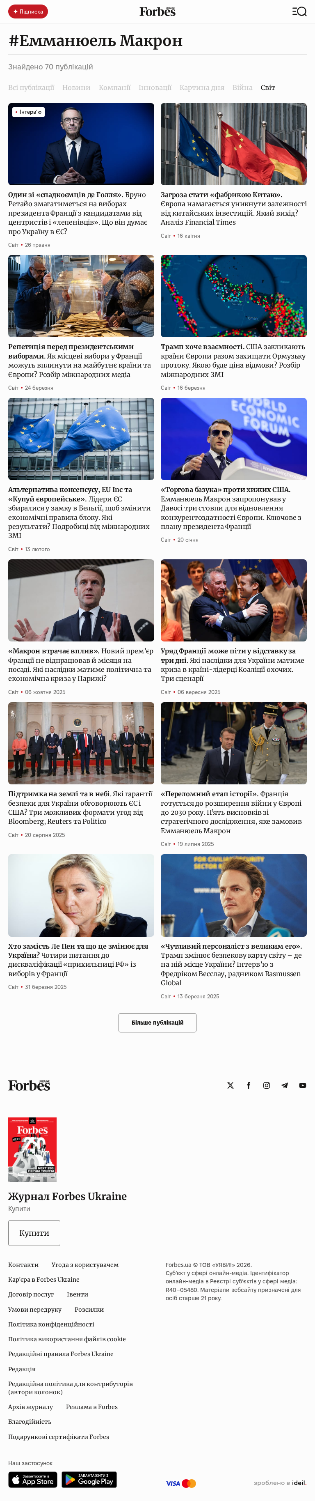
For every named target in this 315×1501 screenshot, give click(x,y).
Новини (76, 87)
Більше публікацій (158, 1022)
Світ (13, 245)
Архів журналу (30, 1407)
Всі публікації (31, 87)
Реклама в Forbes (92, 1407)
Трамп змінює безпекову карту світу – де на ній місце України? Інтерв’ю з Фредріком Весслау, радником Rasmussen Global (231, 964)
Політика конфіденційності (51, 1324)
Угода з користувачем (85, 1265)
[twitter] (230, 1085)
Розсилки (89, 1309)
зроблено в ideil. (280, 1483)
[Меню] (299, 11)
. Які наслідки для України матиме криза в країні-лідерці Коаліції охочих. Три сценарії (232, 665)
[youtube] (303, 1085)
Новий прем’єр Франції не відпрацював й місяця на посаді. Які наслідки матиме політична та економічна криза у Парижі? (80, 665)
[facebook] (249, 1085)
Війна (243, 87)
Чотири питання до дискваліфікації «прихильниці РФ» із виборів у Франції (78, 960)
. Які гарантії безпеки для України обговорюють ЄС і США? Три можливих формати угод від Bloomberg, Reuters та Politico (80, 807)
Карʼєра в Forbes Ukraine (44, 1279)
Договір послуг (31, 1294)
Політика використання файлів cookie (67, 1339)
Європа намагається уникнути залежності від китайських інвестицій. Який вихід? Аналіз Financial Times (234, 208)
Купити (34, 1233)
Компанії (114, 87)
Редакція (22, 1369)
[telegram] (285, 1085)
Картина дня (202, 87)
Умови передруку (35, 1309)
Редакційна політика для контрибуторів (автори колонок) (70, 1388)
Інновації (155, 87)
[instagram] (267, 1085)
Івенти (77, 1294)
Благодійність (29, 1421)
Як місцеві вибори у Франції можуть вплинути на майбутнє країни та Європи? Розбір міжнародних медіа (79, 360)
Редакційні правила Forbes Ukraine (61, 1354)
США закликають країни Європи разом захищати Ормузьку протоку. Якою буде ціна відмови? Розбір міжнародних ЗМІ (233, 360)
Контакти (23, 1265)
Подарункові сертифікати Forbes (58, 1437)
